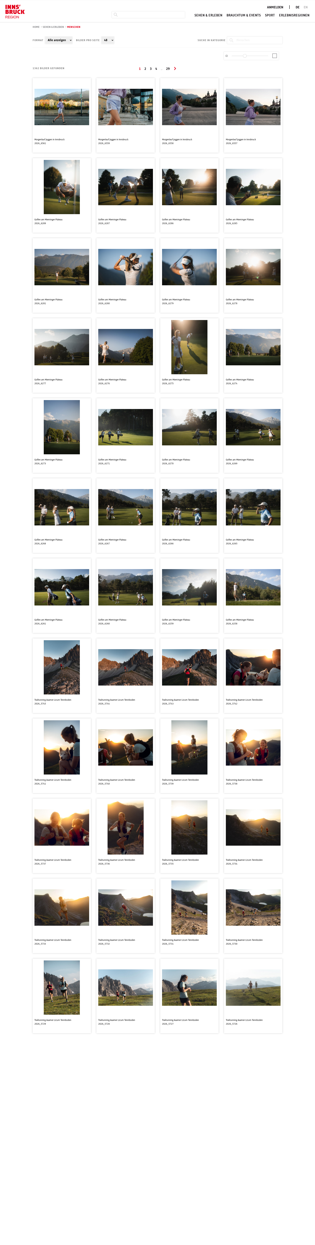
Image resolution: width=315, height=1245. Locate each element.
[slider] (245, 56)
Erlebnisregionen (294, 15)
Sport (270, 15)
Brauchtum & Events (244, 15)
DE (298, 7)
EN (306, 7)
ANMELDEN (275, 7)
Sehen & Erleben (208, 15)
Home (36, 27)
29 (168, 69)
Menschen (73, 27)
